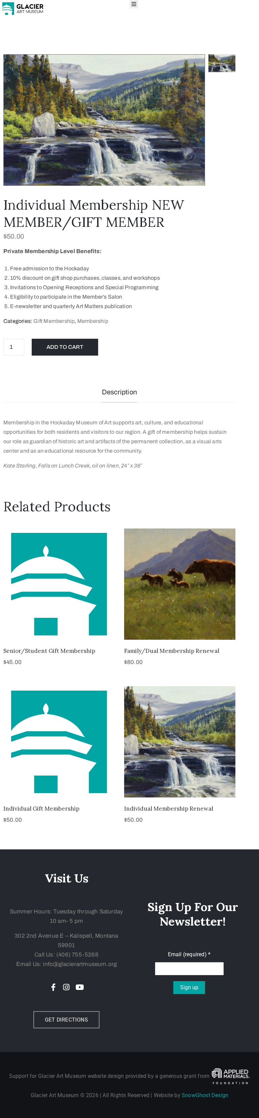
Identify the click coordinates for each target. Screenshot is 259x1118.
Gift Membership (54, 321)
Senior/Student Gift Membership (49, 651)
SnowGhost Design (205, 1095)
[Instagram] (66, 987)
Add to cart (65, 347)
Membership (92, 321)
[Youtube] (80, 987)
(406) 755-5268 (77, 954)
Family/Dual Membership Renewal (171, 651)
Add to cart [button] (59, 631)
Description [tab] (119, 392)
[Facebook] (53, 987)
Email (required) (189, 954)
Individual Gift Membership (41, 808)
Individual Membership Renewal (168, 808)
